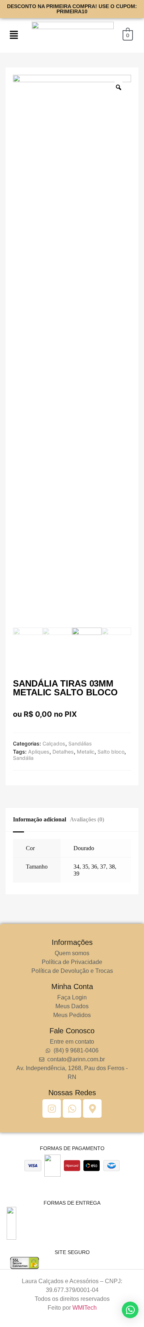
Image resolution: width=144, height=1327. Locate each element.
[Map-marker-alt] (92, 1108)
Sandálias (80, 743)
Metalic (86, 751)
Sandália (23, 758)
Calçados (53, 743)
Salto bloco (110, 751)
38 (112, 866)
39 (76, 873)
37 (103, 866)
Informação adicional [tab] (39, 819)
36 (94, 866)
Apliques (38, 751)
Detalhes (63, 751)
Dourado (83, 848)
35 (85, 866)
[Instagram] (51, 1108)
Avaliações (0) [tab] (87, 819)
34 (76, 866)
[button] (14, 35)
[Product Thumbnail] (27, 82)
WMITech (84, 1308)
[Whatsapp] (72, 1108)
